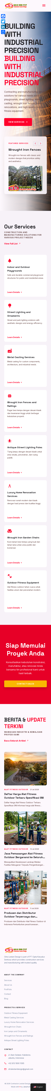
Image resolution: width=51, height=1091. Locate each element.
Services (8, 980)
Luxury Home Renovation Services (19, 1022)
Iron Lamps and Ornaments (15, 1031)
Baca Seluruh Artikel (16, 740)
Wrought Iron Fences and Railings (18, 1036)
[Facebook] (3, 16)
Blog (6, 998)
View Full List (12, 243)
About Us (8, 985)
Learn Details (14, 292)
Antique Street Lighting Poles (16, 1040)
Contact (7, 994)
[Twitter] (3, 21)
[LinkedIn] (3, 26)
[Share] (3, 32)
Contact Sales (25, 684)
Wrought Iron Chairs (12, 1027)
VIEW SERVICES (18, 122)
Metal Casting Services (14, 1017)
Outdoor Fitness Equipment (15, 1013)
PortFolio (8, 989)
